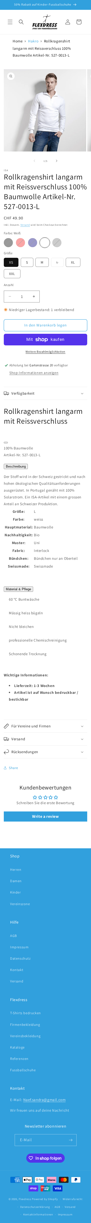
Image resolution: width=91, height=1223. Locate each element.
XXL (12, 273)
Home (17, 41)
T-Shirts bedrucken (25, 1013)
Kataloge (17, 1047)
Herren (15, 869)
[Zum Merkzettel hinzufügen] (6, 442)
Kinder (15, 892)
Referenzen (19, 1058)
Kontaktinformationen (38, 1214)
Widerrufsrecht (73, 1199)
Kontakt (16, 969)
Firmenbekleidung (25, 1024)
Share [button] (13, 768)
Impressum (19, 947)
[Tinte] (32, 242)
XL (73, 262)
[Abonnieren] (70, 1140)
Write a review (45, 816)
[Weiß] (44, 242)
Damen (16, 881)
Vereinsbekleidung (25, 1036)
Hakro (33, 41)
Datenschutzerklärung (35, 1207)
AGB (13, 935)
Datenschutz (20, 958)
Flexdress (25, 1199)
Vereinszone (20, 904)
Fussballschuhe (23, 1070)
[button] (10, 22)
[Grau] (56, 242)
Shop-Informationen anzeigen (33, 372)
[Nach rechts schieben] (56, 160)
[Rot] (20, 242)
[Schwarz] (8, 242)
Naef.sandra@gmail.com (44, 1099)
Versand (25, 224)
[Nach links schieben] (34, 160)
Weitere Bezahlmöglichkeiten (45, 351)
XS (11, 262)
